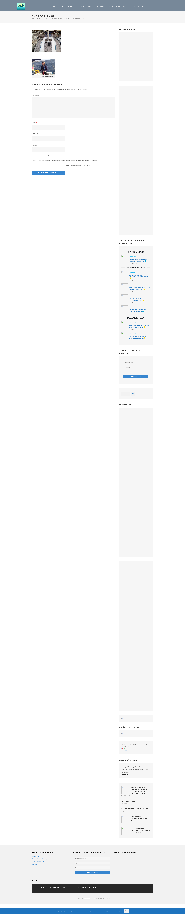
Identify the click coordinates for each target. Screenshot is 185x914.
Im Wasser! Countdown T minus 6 (140, 818)
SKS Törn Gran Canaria (61, 19)
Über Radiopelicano (60, 6)
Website (34, 145)
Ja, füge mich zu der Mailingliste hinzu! (77, 165)
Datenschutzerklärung (39, 859)
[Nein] (183, 911)
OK (126, 911)
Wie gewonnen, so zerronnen (134, 809)
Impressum (35, 856)
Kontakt (144, 6)
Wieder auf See (128, 801)
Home (47, 19)
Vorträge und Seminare (85, 6)
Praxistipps (134, 6)
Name (34, 122)
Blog (72, 6)
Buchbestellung (103, 6)
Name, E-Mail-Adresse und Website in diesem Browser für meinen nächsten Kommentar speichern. (64, 160)
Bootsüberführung (120, 6)
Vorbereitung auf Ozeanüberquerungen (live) (139, 275)
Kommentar (36, 95)
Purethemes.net (89, 898)
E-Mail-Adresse (37, 134)
